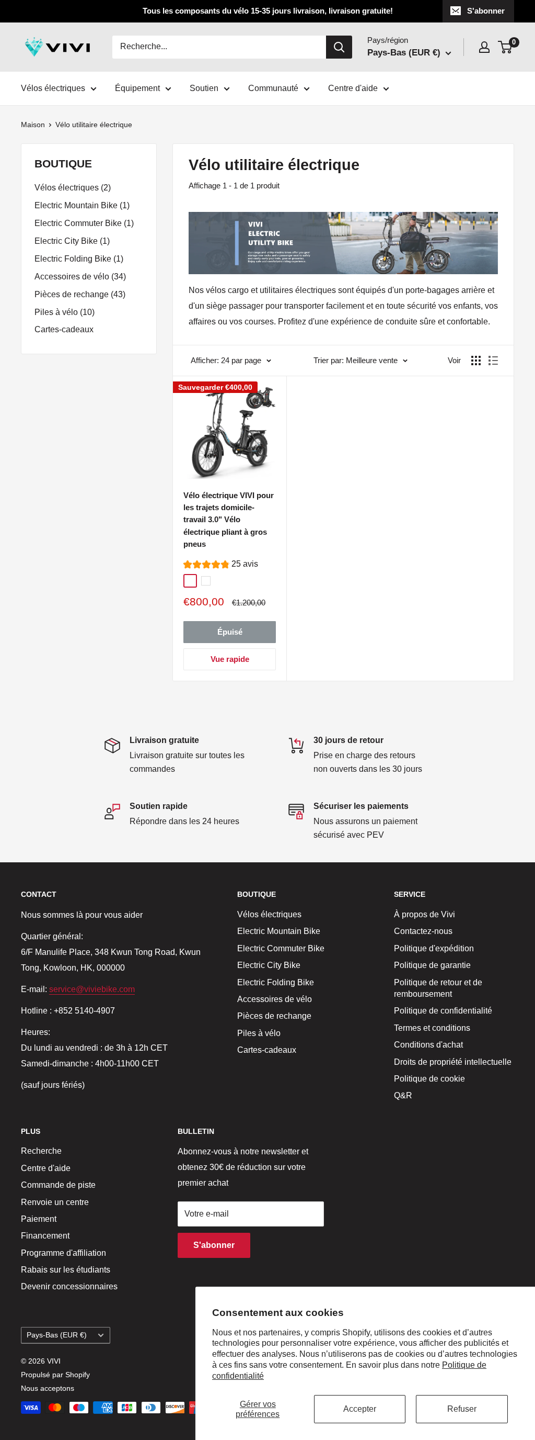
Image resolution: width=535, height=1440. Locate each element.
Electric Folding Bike (275, 982)
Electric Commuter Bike (280, 948)
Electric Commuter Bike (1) (84, 223)
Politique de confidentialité (443, 1010)
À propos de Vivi (424, 914)
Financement (45, 1235)
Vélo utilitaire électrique (93, 124)
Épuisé (229, 631)
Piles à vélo (259, 1033)
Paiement (38, 1218)
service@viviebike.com (92, 989)
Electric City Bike (268, 965)
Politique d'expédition (434, 948)
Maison (33, 124)
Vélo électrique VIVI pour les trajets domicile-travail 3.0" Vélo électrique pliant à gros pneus (228, 519)
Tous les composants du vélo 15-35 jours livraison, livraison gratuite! (268, 10)
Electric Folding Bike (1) (78, 258)
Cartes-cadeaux (64, 329)
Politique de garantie (432, 965)
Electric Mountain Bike (278, 931)
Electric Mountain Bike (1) (82, 205)
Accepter (359, 1408)
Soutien (204, 88)
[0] (505, 47)
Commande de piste (58, 1184)
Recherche (41, 1150)
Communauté (273, 88)
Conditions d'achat (428, 1044)
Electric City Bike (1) (72, 241)
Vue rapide (230, 659)
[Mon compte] (484, 47)
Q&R (403, 1095)
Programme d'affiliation (63, 1252)
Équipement (137, 88)
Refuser (461, 1408)
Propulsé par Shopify (55, 1374)
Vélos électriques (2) (72, 187)
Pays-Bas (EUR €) (57, 1335)
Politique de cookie (429, 1078)
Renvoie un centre (55, 1202)
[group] (220, 565)
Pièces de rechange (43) (79, 294)
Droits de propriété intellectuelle (452, 1062)
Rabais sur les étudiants (65, 1269)
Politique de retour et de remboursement (438, 988)
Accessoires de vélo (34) (80, 276)
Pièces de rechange (274, 1015)
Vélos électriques (53, 88)
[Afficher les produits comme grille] (476, 360)
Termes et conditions (432, 1027)
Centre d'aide (353, 88)
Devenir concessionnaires (69, 1286)
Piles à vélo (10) (64, 312)
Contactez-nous (423, 931)
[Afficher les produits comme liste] (493, 360)
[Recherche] (339, 47)
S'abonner (486, 10)
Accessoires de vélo (274, 999)
